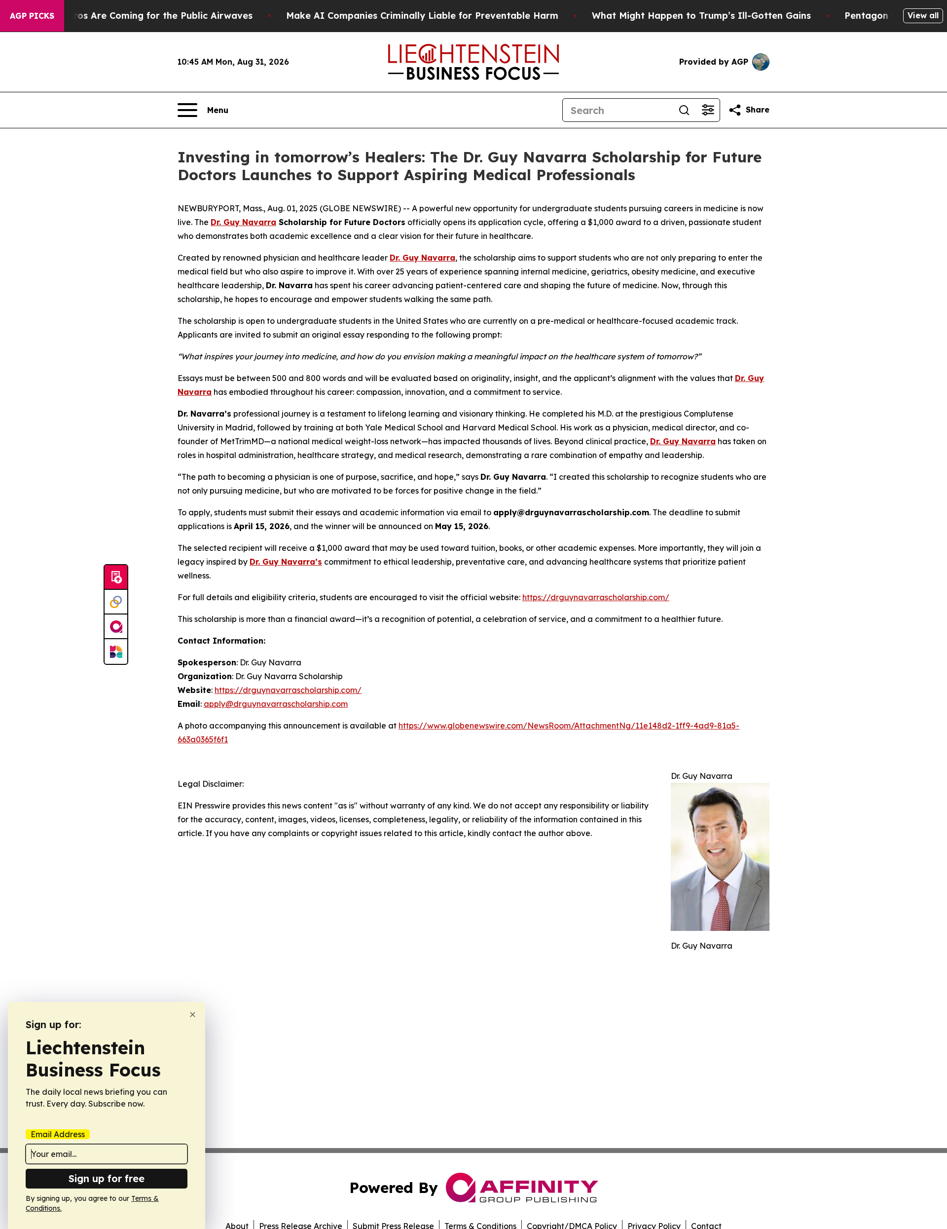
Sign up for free (107, 1178)
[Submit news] (116, 577)
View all (923, 15)
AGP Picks (32, 16)
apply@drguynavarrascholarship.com (276, 704)
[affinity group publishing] (116, 626)
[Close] (192, 1014)
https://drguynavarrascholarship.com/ (595, 597)
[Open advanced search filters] (708, 110)
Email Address (58, 1134)
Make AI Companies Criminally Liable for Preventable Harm (422, 15)
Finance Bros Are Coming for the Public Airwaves (141, 15)
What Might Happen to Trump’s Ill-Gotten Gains (701, 15)
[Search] (684, 110)
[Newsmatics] (116, 651)
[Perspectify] (116, 602)
